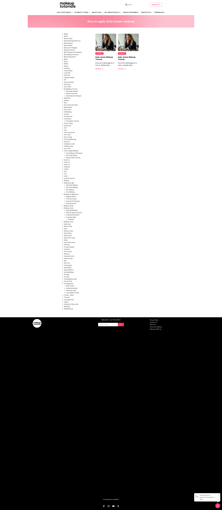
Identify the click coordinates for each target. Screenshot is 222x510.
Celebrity (67, 68)
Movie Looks (68, 226)
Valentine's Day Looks (71, 304)
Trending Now (68, 284)
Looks (66, 176)
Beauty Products (69, 50)
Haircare (67, 142)
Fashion (66, 114)
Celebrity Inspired (72, 288)
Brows (66, 66)
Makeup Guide (68, 206)
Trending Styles (71, 217)
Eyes (65, 103)
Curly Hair (67, 73)
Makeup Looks (68, 208)
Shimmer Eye (68, 258)
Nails (65, 229)
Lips (65, 171)
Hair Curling (68, 137)
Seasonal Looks (69, 256)
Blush (66, 59)
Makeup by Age (69, 183)
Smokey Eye (68, 265)
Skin (65, 261)
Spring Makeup (69, 272)
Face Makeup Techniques (74, 153)
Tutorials (67, 297)
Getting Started (71, 203)
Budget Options (71, 197)
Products (67, 249)
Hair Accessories (69, 132)
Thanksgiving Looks (70, 279)
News (66, 240)
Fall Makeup (68, 112)
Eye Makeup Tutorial (70, 89)
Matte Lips (67, 224)
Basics (66, 36)
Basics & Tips (68, 38)
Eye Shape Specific (72, 91)
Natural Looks (68, 231)
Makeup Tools (68, 222)
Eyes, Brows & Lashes (71, 105)
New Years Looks (69, 238)
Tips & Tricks (68, 281)
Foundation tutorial (72, 121)
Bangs (66, 34)
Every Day (67, 84)
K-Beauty (67, 167)
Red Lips (66, 254)
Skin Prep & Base (71, 155)
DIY (65, 80)
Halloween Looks (69, 144)
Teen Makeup (70, 192)
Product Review (69, 247)
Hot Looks (67, 148)
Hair (65, 128)
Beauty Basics (68, 43)
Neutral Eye (68, 233)
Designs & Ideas (69, 77)
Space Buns (68, 267)
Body (65, 61)
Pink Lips (67, 245)
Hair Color (67, 135)
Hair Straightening (70, 139)
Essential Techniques (73, 201)
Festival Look (68, 116)
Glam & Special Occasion (74, 213)
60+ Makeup (70, 190)
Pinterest (71, 219)
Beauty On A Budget (70, 48)
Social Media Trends (72, 293)
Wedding (67, 306)
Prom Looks (68, 251)
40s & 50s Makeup (72, 187)
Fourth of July (68, 123)
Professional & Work (72, 215)
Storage (66, 274)
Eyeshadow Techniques (73, 96)
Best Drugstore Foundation (73, 52)
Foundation (68, 119)
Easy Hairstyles (69, 82)
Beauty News (68, 45)
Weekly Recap (68, 309)
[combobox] (135, 4)
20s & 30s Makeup (72, 185)
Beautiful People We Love (72, 41)
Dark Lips (67, 75)
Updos (66, 302)
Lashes (66, 169)
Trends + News (69, 295)
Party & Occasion (69, 242)
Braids (66, 64)
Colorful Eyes (68, 71)
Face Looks (67, 109)
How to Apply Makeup (71, 151)
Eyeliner (66, 100)
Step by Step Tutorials (73, 158)
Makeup (66, 180)
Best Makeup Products (71, 55)
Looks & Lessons (69, 178)
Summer (67, 277)
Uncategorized (69, 300)
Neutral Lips (68, 235)
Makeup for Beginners (71, 194)
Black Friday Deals (70, 57)
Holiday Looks (68, 146)
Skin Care (67, 263)
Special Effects (68, 270)
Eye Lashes (67, 87)
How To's (67, 160)
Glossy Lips (67, 126)
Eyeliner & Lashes (72, 93)
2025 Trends (70, 286)
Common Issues (71, 199)
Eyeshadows (68, 107)
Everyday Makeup (72, 210)
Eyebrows (67, 98)
